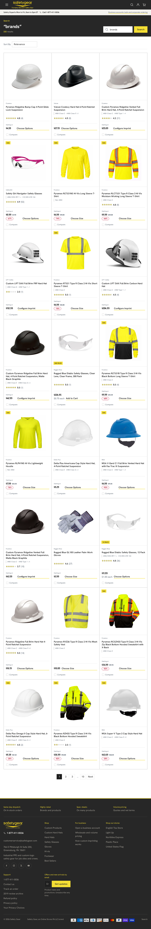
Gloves (48, 846)
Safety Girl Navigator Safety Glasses (24, 193)
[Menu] (7, 4)
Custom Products (53, 827)
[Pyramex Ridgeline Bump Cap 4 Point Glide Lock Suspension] (27, 76)
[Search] (132, 4)
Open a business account (87, 827)
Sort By (7, 44)
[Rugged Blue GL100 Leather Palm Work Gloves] (75, 522)
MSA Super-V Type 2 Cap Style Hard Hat (122, 733)
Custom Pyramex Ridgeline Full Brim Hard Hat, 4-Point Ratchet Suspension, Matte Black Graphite (27, 376)
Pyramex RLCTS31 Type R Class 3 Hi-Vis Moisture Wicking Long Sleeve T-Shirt (122, 195)
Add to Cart (72, 398)
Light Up (110, 832)
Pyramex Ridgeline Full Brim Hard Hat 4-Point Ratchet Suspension (26, 643)
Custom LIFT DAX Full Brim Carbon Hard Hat (122, 285)
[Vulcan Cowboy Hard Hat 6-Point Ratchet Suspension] (75, 76)
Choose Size (77, 218)
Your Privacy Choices (14, 907)
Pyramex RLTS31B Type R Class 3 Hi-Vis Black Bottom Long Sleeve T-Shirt (121, 375)
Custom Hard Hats (54, 832)
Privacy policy (10, 903)
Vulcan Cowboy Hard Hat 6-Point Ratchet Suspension (74, 108)
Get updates (61, 883)
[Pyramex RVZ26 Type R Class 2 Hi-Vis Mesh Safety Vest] (75, 611)
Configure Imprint (122, 128)
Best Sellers (50, 860)
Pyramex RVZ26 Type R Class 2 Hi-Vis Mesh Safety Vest (75, 643)
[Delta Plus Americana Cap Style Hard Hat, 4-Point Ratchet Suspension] (75, 433)
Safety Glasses (52, 842)
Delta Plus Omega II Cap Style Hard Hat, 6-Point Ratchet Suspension (27, 735)
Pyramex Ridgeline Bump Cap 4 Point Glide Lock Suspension (27, 108)
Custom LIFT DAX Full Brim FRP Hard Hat (26, 283)
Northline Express (114, 837)
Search (140, 29)
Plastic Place (112, 842)
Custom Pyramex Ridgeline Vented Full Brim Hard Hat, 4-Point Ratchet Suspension (123, 108)
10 (83, 776)
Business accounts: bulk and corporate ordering (127, 12)
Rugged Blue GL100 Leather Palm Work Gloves (73, 554)
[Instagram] (14, 866)
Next (90, 776)
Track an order (11, 888)
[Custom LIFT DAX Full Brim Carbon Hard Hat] (123, 253)
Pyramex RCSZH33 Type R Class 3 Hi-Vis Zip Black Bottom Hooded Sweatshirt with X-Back (122, 644)
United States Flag (115, 846)
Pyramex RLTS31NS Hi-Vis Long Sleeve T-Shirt (74, 195)
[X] (21, 866)
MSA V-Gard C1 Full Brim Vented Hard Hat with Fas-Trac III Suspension (123, 465)
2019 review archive (13, 893)
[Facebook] (6, 866)
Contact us (9, 884)
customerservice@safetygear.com (20, 840)
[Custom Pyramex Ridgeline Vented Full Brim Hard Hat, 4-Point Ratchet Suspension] (123, 76)
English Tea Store (114, 827)
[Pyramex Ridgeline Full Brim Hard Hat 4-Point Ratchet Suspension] (27, 611)
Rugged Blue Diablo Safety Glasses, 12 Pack (123, 552)
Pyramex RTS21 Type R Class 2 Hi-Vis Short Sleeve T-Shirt (75, 285)
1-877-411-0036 (15, 833)
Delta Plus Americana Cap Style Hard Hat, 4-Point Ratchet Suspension (74, 465)
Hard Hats (49, 837)
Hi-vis (47, 851)
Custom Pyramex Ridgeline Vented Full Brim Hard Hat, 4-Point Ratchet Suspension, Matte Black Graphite (27, 555)
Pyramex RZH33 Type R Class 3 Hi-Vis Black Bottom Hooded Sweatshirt (72, 735)
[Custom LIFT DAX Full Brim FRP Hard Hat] (27, 253)
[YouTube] (29, 866)
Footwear (49, 856)
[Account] (138, 4)
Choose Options (25, 128)
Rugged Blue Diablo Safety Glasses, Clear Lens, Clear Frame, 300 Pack (74, 375)
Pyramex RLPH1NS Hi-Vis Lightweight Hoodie (24, 465)
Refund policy (10, 898)
